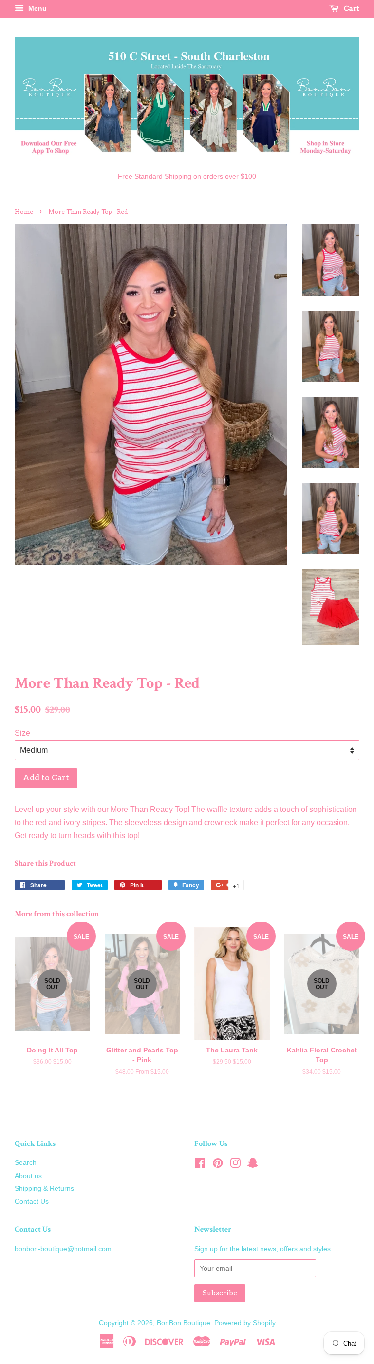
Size (22, 733)
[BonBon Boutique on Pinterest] (217, 1165)
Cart (350, 8)
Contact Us (32, 1201)
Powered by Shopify (245, 1323)
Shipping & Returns (44, 1188)
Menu (36, 8)
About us (28, 1176)
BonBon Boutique (183, 1323)
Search (26, 1162)
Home (24, 211)
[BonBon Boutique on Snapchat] (252, 1165)
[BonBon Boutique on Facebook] (200, 1165)
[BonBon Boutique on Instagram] (235, 1165)
